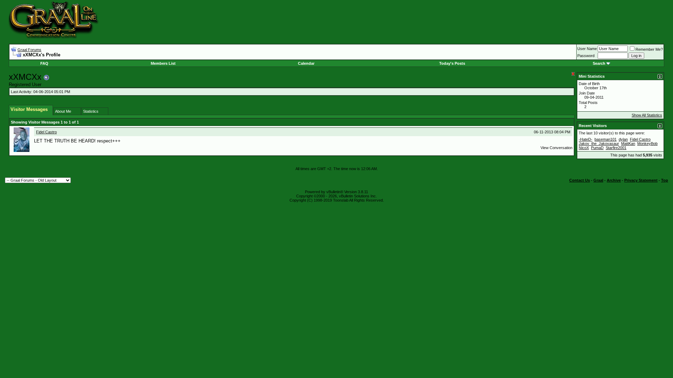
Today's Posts (452, 63)
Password (585, 56)
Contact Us (579, 180)
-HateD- (585, 139)
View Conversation (556, 148)
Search (599, 63)
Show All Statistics (647, 115)
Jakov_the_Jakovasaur (599, 143)
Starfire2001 (616, 148)
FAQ (44, 63)
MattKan (628, 143)
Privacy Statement (641, 180)
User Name (587, 49)
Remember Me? (649, 49)
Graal (598, 180)
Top (664, 180)
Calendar (306, 63)
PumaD (597, 148)
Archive (614, 180)
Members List (163, 63)
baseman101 (605, 139)
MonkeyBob (647, 143)
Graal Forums (29, 50)
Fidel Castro (46, 132)
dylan (623, 139)
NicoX (584, 148)
